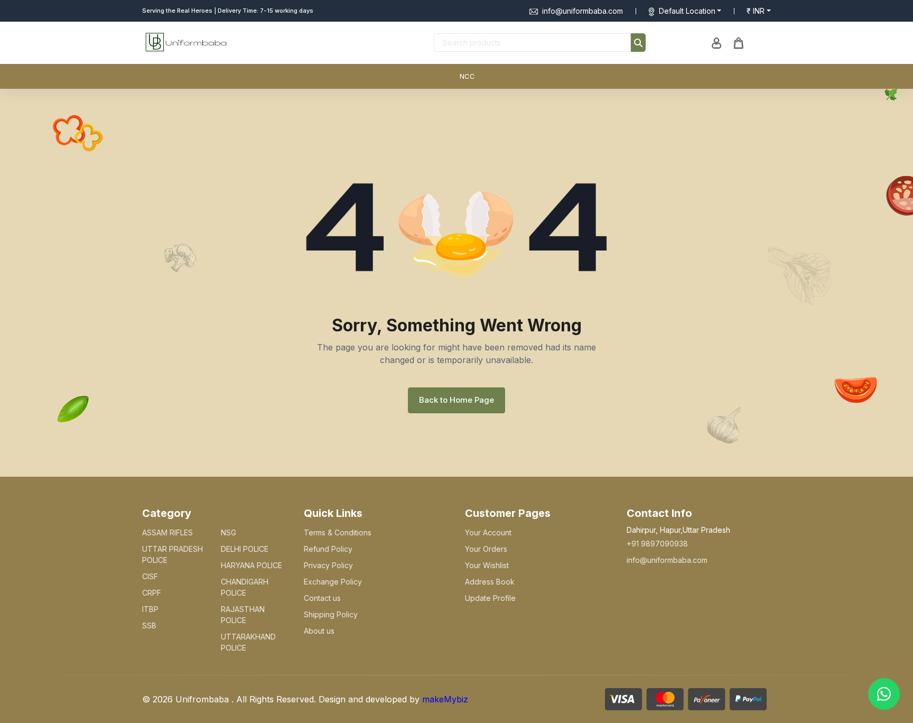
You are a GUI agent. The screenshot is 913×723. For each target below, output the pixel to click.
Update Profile (490, 598)
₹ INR (756, 10)
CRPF (151, 592)
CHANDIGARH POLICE (244, 587)
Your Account (488, 532)
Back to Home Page (456, 400)
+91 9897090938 (657, 543)
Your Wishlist (487, 565)
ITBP (150, 609)
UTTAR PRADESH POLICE (172, 554)
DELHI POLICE (244, 548)
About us (319, 630)
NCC (467, 76)
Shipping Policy (331, 614)
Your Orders (486, 548)
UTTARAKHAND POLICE (248, 642)
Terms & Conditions (337, 532)
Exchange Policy (333, 581)
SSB (149, 625)
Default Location (687, 10)
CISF (150, 576)
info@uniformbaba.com (582, 10)
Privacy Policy (328, 565)
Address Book (490, 581)
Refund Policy (328, 548)
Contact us (322, 598)
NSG (228, 532)
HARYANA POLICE (251, 565)
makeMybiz (445, 699)
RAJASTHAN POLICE (243, 615)
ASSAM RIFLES (167, 532)
